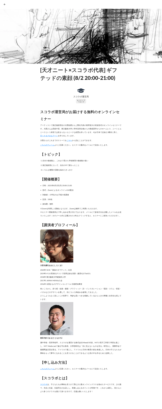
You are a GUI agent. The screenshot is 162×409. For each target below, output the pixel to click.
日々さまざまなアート (49, 136)
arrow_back (4, 4)
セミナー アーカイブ (81, 101)
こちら (69, 140)
